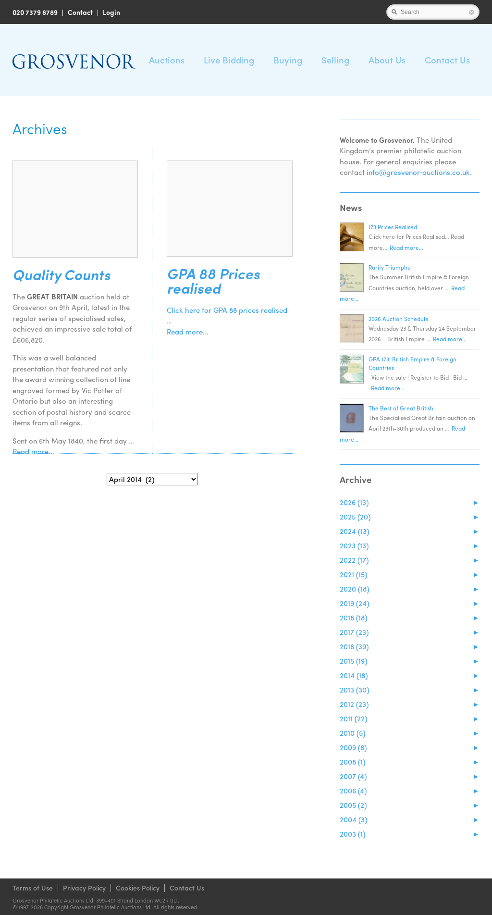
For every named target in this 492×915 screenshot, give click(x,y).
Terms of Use (32, 887)
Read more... (33, 451)
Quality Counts (61, 274)
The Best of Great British (401, 408)
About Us (387, 59)
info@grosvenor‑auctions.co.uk (418, 172)
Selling (335, 59)
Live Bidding (229, 59)
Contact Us (447, 59)
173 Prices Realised (393, 227)
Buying (287, 59)
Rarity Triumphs (389, 267)
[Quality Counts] (75, 209)
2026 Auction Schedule (399, 318)
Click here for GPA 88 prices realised (227, 310)
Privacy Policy (84, 887)
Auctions (166, 59)
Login (111, 12)
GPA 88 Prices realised (213, 280)
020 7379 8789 (35, 12)
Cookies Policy (138, 887)
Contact (80, 12)
